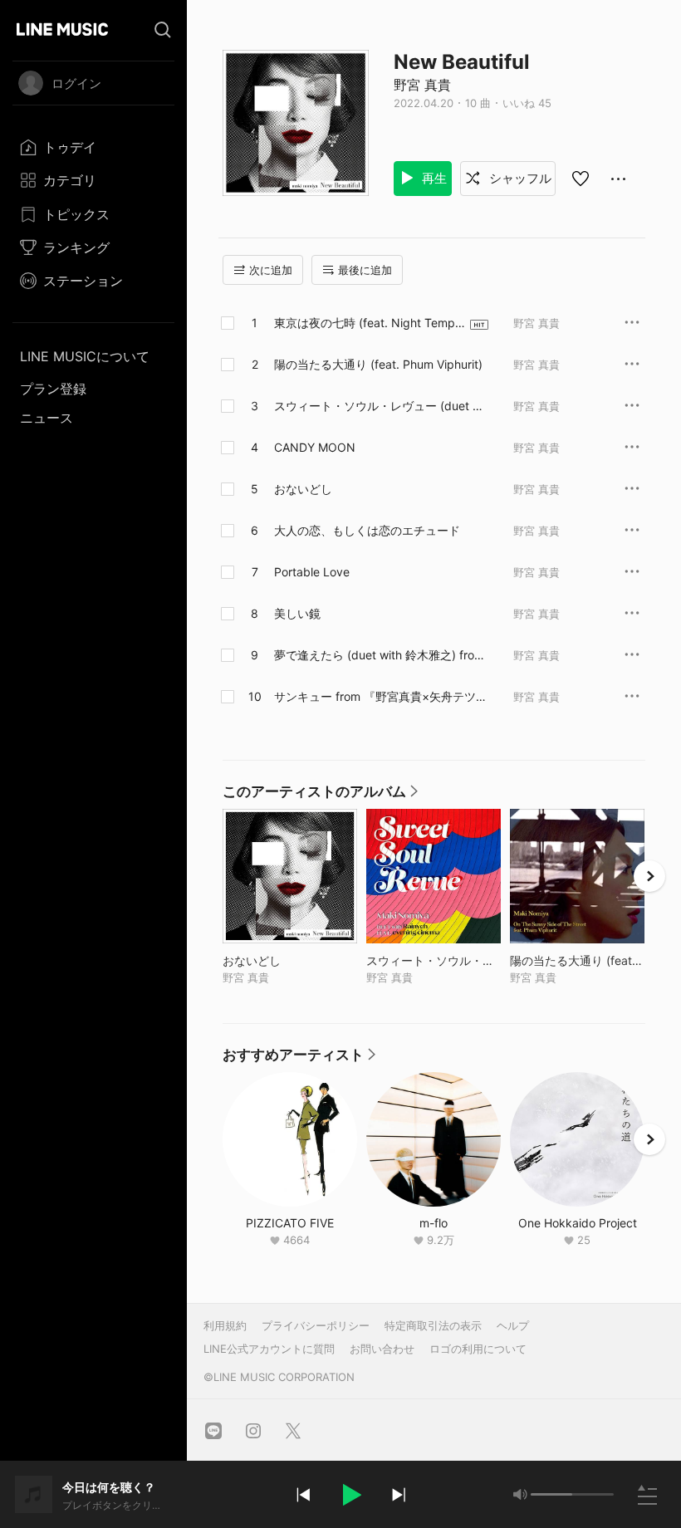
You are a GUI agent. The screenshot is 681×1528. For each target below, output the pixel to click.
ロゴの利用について (478, 1348)
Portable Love (312, 572)
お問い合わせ (382, 1348)
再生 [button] (433, 178)
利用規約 (225, 1325)
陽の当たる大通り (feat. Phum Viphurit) (378, 364)
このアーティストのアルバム (321, 795)
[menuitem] (93, 147)
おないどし (303, 489)
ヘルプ (513, 1325)
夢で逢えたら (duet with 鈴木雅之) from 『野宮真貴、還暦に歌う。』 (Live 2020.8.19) (379, 655)
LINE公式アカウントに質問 (269, 1348)
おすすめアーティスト (300, 1059)
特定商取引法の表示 (433, 1325)
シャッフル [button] (518, 178)
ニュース (46, 417)
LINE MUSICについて (84, 356)
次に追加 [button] (270, 270)
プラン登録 (53, 388)
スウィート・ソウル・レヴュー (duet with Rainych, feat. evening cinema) (381, 406)
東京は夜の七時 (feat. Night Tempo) (364, 323)
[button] (350, 1495)
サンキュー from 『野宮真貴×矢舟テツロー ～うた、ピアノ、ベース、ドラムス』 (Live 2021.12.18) (380, 696)
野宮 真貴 (422, 84)
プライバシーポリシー (316, 1325)
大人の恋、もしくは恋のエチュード (367, 530)
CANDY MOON (314, 447)
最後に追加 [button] (365, 270)
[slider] (551, 1494)
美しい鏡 (297, 613)
